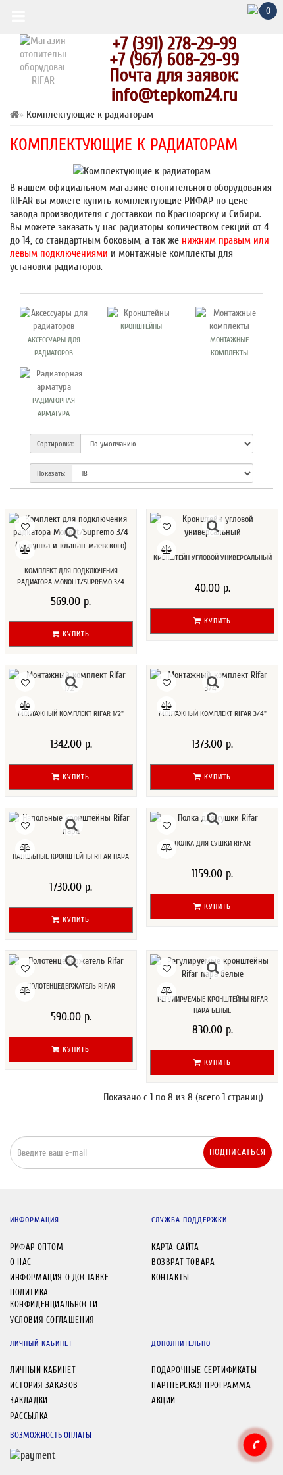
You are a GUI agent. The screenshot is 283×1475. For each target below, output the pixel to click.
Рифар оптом (37, 1247)
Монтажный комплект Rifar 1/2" (71, 713)
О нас (21, 1262)
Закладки (29, 1400)
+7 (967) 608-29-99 (175, 59)
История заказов (44, 1385)
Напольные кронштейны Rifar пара (71, 856)
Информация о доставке (59, 1277)
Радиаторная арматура (53, 407)
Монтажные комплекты (229, 346)
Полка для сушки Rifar (212, 843)
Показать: (51, 473)
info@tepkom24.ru (174, 94)
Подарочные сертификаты (204, 1370)
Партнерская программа (201, 1385)
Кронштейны (141, 326)
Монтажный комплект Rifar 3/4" (213, 713)
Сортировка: (55, 443)
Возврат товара (183, 1262)
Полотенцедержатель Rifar (71, 986)
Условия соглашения (52, 1320)
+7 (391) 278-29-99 (175, 43)
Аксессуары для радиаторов (54, 346)
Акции (163, 1400)
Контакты (170, 1277)
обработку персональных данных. (201, 1177)
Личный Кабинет (43, 1370)
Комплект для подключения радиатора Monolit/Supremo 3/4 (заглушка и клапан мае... (70, 581)
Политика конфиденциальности (54, 1298)
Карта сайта (175, 1247)
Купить (75, 633)
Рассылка (29, 1416)
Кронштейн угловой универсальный (212, 557)
